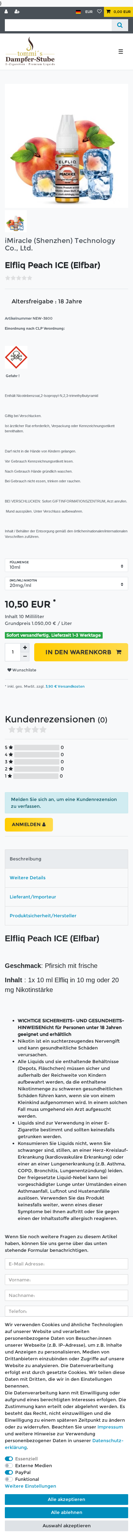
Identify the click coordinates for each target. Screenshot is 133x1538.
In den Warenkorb (78, 652)
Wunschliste (23, 669)
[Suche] (120, 25)
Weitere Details (28, 878)
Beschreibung (25, 859)
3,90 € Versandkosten (65, 686)
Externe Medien (33, 1465)
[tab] (66, 859)
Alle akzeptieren (66, 1499)
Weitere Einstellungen (30, 1486)
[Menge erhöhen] (24, 647)
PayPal (23, 1472)
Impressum (110, 1427)
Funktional (27, 1479)
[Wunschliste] (99, 12)
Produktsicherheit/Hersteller (43, 916)
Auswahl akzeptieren (67, 1526)
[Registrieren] (17, 12)
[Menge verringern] (24, 656)
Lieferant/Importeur (33, 897)
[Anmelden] (6, 12)
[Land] (78, 12)
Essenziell (26, 1459)
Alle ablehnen (66, 1512)
